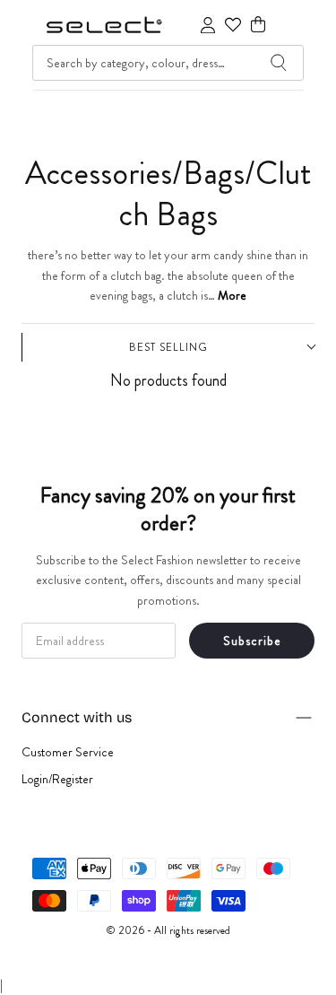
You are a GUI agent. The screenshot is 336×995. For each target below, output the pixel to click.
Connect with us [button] (77, 717)
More (232, 295)
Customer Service (68, 752)
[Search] (279, 63)
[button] (258, 24)
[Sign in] (208, 25)
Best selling (168, 347)
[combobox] (168, 63)
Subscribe (252, 641)
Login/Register (57, 779)
